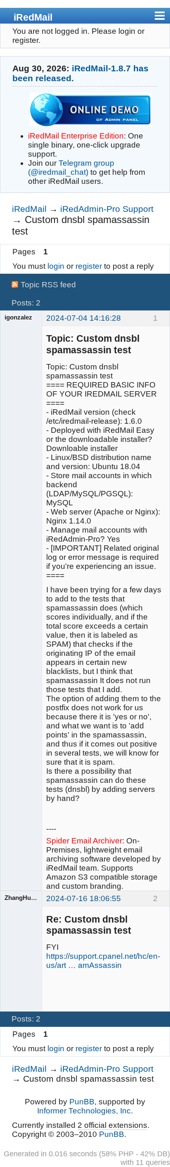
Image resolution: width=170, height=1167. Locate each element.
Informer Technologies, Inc (84, 1110)
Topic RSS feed (48, 284)
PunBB (81, 1101)
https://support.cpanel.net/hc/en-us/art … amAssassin (103, 961)
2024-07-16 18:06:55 (83, 898)
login (55, 266)
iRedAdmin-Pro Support (106, 209)
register (89, 266)
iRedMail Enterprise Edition (76, 135)
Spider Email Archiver (84, 840)
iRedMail (33, 17)
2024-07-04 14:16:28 (83, 318)
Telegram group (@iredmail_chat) (71, 167)
